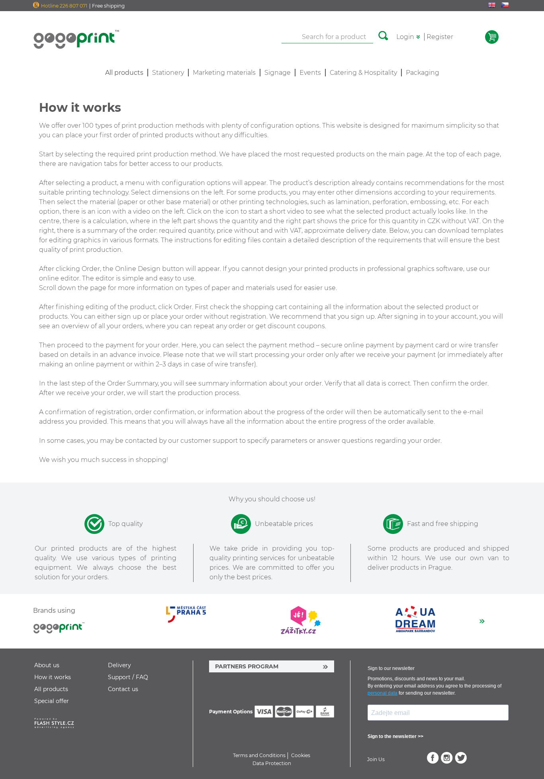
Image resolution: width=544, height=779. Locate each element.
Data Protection (271, 763)
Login (405, 37)
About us (46, 665)
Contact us (123, 689)
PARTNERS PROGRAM (246, 666)
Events (310, 72)
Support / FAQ (128, 677)
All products (51, 689)
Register (440, 37)
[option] (188, 620)
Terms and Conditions (259, 755)
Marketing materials (224, 72)
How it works (52, 677)
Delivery (119, 665)
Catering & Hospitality (363, 72)
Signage (277, 72)
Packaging (422, 72)
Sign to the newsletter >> (395, 736)
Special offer (51, 701)
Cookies (300, 755)
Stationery (168, 72)
